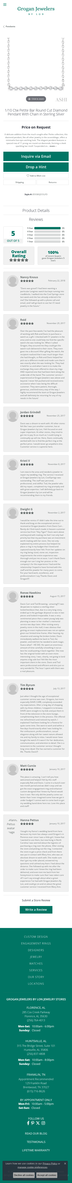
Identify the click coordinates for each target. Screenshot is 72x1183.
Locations (36, 983)
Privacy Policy (50, 1163)
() (63, 228)
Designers (36, 950)
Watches (36, 963)
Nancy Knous (29, 277)
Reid (23, 320)
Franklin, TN (36, 1074)
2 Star (30, 238)
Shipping (19, 182)
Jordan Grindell (30, 412)
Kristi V (25, 461)
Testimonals (36, 1142)
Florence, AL (36, 1008)
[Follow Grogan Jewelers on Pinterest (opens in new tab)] (32, 1123)
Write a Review (36, 910)
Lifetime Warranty (36, 1150)
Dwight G (26, 509)
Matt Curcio (28, 766)
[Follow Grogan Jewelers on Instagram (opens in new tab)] (43, 1123)
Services (36, 970)
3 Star (30, 234)
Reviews (36, 219)
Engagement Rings (36, 943)
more (52, 146)
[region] (36, 70)
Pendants (10, 26)
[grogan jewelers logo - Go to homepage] (36, 11)
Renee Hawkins (30, 593)
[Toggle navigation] (5, 4)
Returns (53, 182)
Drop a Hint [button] (36, 166)
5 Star (30, 228)
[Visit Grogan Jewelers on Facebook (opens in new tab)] (28, 1123)
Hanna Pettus (29, 820)
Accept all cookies (46, 1175)
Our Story (36, 977)
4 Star (30, 231)
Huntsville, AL (36, 1041)
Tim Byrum (27, 685)
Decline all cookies (24, 1175)
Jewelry (36, 957)
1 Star (30, 241)
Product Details (36, 210)
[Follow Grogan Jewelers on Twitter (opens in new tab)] (38, 1123)
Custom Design (36, 936)
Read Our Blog (36, 1133)
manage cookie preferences (32, 1167)
